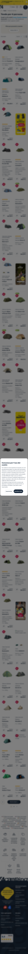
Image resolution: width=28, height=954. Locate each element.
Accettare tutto (18, 491)
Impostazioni (9, 491)
